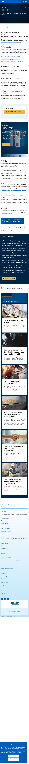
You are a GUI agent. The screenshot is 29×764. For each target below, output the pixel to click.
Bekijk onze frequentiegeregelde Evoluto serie (10, 59)
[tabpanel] (14, 399)
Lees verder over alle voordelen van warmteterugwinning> (14, 41)
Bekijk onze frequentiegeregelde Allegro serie (10, 56)
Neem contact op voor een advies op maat (13, 111)
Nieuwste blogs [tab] (7, 295)
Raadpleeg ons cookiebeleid (16, 752)
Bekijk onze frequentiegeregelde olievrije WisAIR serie (12, 61)
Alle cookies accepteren (13, 755)
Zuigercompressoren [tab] (8, 298)
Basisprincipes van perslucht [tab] (10, 301)
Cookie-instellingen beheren (14, 611)
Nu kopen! (6, 144)
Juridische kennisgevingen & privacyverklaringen (14, 609)
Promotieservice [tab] (13, 156)
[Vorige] (9, 156)
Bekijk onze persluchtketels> (7, 213)
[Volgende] (20, 156)
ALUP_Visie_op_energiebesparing (14, 221)
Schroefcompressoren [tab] (18, 295)
